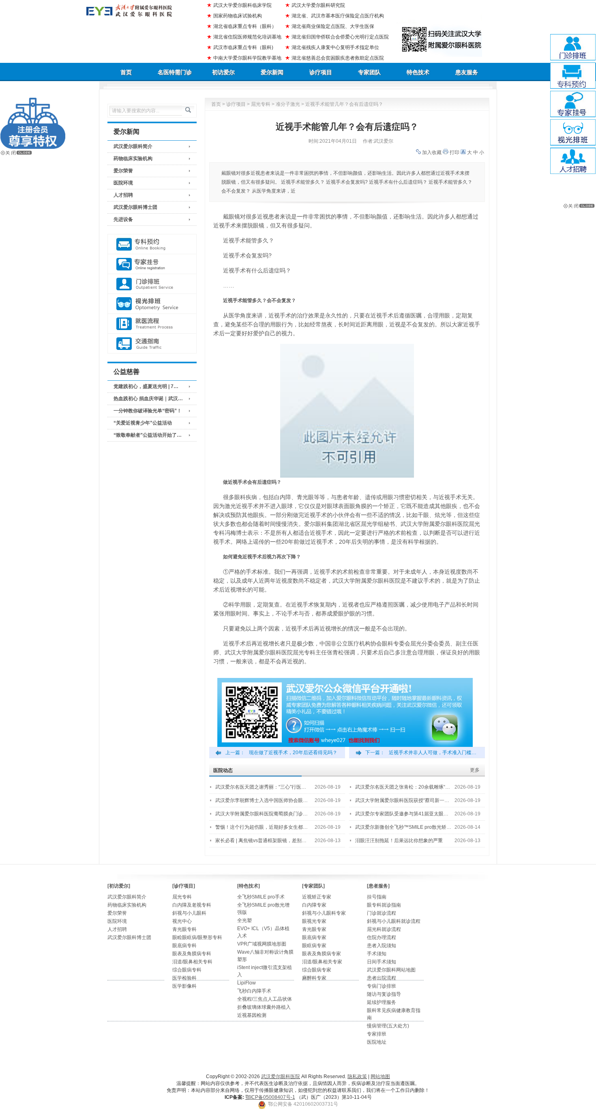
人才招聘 (123, 195)
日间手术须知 (381, 962)
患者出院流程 (381, 978)
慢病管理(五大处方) (388, 1026)
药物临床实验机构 (133, 158)
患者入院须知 (381, 945)
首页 (126, 72)
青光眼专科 (184, 929)
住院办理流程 (381, 937)
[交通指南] (152, 344)
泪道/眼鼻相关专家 (322, 962)
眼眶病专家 (314, 945)
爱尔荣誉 (123, 171)
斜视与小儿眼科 (189, 913)
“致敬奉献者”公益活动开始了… (148, 435)
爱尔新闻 (272, 72)
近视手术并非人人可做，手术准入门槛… (432, 752)
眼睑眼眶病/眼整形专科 (197, 937)
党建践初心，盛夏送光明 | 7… (146, 386)
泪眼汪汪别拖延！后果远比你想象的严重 (399, 840)
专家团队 (369, 72)
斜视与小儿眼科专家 (324, 913)
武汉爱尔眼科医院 (280, 1076)
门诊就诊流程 (381, 913)
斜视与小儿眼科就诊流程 (393, 921)
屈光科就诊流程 (384, 929)
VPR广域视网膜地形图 (261, 944)
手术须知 (376, 953)
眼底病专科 (184, 945)
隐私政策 (357, 1076)
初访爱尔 (223, 72)
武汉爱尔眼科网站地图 (391, 970)
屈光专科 (260, 104)
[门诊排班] (152, 284)
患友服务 (466, 72)
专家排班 (376, 1034)
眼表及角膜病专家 (321, 953)
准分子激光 (288, 104)
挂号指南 (376, 897)
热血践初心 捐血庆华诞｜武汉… (148, 398)
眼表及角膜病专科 (191, 953)
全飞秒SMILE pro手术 (261, 897)
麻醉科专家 (314, 978)
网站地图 (380, 1076)
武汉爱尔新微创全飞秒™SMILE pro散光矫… (403, 827)
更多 (475, 770)
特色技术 (418, 72)
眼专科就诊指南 (384, 905)
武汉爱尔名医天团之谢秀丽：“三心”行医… (260, 787)
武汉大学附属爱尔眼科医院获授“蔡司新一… (402, 800)
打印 (454, 152)
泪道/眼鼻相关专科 (192, 962)
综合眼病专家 (316, 970)
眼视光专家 (314, 921)
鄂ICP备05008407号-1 (270, 1097)
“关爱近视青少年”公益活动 (143, 423)
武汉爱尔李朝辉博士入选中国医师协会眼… (261, 800)
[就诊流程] (152, 324)
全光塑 (244, 920)
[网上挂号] (152, 264)
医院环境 (123, 183)
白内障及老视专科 (191, 905)
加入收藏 (432, 152)
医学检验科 (184, 978)
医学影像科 (184, 986)
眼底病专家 (314, 937)
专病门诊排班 (381, 986)
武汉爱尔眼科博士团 (135, 207)
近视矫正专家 (316, 897)
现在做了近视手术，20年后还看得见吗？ (293, 752)
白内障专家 (314, 905)
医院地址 (376, 1042)
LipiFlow (246, 983)
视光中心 (182, 921)
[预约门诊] (152, 244)
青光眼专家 (314, 929)
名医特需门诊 (175, 72)
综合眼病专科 (187, 970)
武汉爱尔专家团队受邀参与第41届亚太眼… (401, 814)
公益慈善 (126, 371)
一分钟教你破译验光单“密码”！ (148, 411)
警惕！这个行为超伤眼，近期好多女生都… (261, 827)
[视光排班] (152, 304)
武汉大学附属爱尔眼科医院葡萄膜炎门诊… (261, 814)
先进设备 (123, 219)
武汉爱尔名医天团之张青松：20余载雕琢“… (402, 787)
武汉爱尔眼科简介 (133, 146)
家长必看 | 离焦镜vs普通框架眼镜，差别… (261, 840)
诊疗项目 (320, 72)
